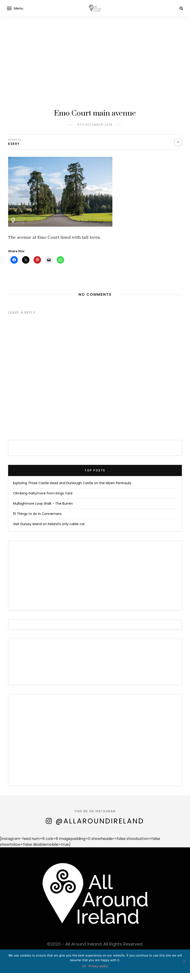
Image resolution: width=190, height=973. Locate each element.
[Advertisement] (95, 51)
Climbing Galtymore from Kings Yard (42, 493)
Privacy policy (98, 966)
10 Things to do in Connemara (37, 513)
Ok (84, 966)
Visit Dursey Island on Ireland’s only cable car (49, 524)
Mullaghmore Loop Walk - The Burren (43, 503)
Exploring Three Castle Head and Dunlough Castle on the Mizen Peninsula (72, 483)
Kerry (14, 143)
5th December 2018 (95, 125)
